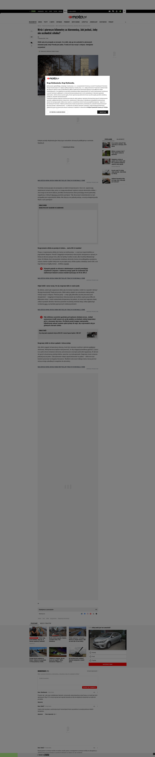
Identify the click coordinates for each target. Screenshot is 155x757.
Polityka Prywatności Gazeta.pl (95, 107)
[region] (77, 95)
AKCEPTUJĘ (103, 112)
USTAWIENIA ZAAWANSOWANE (57, 112)
